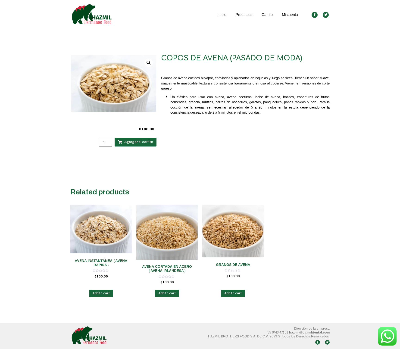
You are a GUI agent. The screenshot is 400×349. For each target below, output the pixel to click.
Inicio (222, 14)
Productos (244, 14)
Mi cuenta (290, 14)
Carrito (267, 14)
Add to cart (101, 293)
